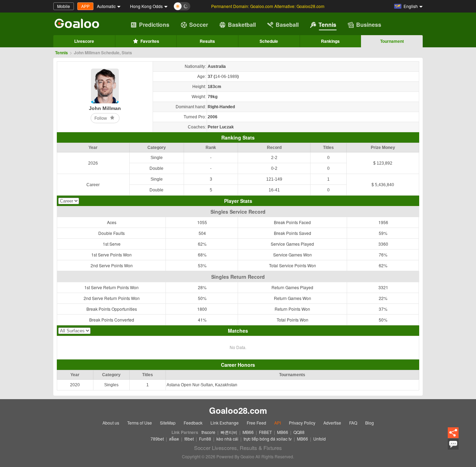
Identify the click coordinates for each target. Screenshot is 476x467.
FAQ (353, 423)
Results (207, 41)
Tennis (327, 25)
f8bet (189, 439)
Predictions (154, 25)
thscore (208, 432)
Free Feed (256, 423)
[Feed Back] (453, 444)
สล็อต (174, 439)
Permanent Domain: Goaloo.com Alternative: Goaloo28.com (267, 6)
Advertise (332, 423)
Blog (369, 423)
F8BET (265, 432)
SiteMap (168, 423)
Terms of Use (139, 423)
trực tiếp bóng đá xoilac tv (268, 439)
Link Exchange (224, 423)
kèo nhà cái (227, 439)
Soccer (198, 25)
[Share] (453, 433)
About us (110, 423)
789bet (157, 439)
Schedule (269, 41)
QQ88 (299, 432)
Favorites (149, 41)
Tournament (392, 41)
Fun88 (205, 439)
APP (85, 6)
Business (368, 25)
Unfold (319, 439)
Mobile (63, 6)
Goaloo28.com (238, 410)
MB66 (248, 432)
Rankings (330, 41)
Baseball (287, 25)
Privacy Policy (302, 423)
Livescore (84, 41)
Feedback (193, 423)
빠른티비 (229, 432)
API (277, 423)
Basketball (242, 25)
